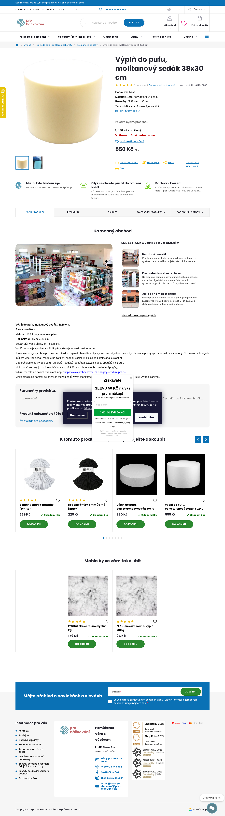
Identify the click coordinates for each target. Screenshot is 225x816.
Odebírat (191, 691)
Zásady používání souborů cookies (34, 772)
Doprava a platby (55, 9)
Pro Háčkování (109, 772)
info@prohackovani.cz (111, 760)
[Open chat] (212, 808)
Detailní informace (126, 110)
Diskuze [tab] (112, 212)
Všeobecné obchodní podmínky (31, 758)
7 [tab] (121, 538)
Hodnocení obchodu (30, 744)
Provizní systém (28, 778)
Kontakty (20, 9)
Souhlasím (146, 417)
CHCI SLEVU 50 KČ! (112, 412)
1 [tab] (103, 538)
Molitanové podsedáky (38, 421)
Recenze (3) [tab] (73, 212)
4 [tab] (112, 538)
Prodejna (35, 9)
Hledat (134, 22)
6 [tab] (118, 538)
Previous (198, 439)
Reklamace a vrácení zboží (31, 750)
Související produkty (149, 212)
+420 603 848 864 (111, 766)
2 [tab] (106, 538)
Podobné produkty (188, 212)
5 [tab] (115, 538)
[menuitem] (34, 37)
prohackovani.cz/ (111, 778)
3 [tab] (109, 538)
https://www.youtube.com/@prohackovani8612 (111, 786)
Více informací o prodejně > (139, 315)
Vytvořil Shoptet (201, 809)
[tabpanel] (40, 490)
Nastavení (77, 415)
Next (206, 439)
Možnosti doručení (132, 141)
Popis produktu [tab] (35, 212)
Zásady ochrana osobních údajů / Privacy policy (34, 765)
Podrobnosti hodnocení (162, 85)
